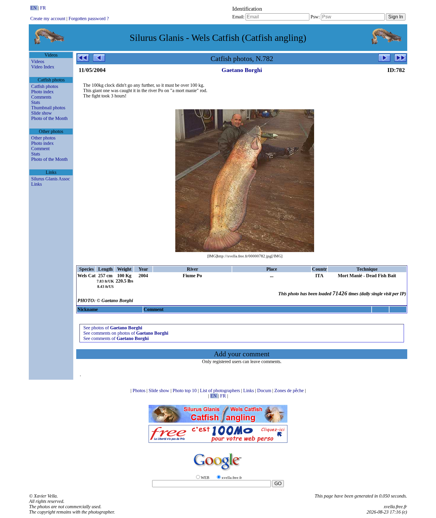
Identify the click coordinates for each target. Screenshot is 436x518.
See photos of (112, 327)
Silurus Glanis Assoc (50, 178)
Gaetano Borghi (242, 70)
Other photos (43, 137)
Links (36, 184)
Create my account (47, 18)
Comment (40, 148)
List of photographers (220, 390)
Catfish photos (44, 86)
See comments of (116, 338)
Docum (264, 390)
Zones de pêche (289, 390)
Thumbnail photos (48, 107)
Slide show (41, 113)
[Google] (218, 471)
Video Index (42, 66)
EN (34, 7)
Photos (140, 390)
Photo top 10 (185, 390)
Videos (37, 61)
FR (43, 7)
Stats (35, 102)
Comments (41, 97)
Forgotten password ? (89, 18)
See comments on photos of (125, 333)
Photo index (42, 91)
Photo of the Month (49, 118)
